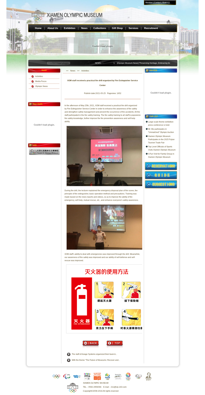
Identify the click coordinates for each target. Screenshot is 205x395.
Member (149, 2)
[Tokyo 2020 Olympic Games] (128, 380)
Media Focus (40, 81)
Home (38, 28)
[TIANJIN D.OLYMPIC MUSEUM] (44, 154)
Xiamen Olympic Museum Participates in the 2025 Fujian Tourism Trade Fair (161, 139)
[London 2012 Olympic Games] (118, 380)
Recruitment (151, 28)
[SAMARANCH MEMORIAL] (149, 380)
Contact (157, 2)
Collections (99, 28)
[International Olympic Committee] (56, 380)
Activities (39, 76)
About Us (52, 28)
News (84, 28)
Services (133, 28)
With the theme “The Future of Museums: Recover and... (96, 360)
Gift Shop (117, 28)
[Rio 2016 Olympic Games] (107, 380)
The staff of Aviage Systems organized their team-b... (94, 354)
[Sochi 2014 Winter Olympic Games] (77, 380)
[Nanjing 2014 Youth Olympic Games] (87, 380)
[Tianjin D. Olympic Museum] (138, 380)
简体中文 (166, 2)
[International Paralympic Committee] (67, 380)
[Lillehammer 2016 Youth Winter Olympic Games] (97, 380)
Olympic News (41, 86)
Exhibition (69, 28)
